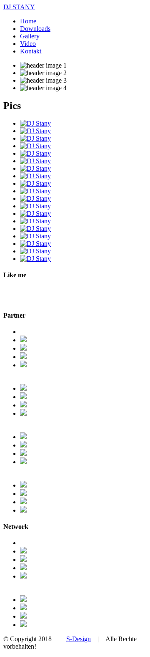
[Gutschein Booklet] (23, 453)
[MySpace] (23, 567)
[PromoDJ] (23, 624)
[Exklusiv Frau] (23, 493)
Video (28, 43)
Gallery (30, 36)
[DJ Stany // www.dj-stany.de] (35, 123)
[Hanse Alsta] (23, 436)
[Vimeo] (23, 608)
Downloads (35, 28)
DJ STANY (19, 6)
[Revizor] (23, 413)
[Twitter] (23, 576)
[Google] (23, 559)
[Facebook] (23, 551)
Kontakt (30, 51)
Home (28, 21)
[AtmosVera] (23, 396)
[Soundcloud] (23, 616)
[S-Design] (23, 356)
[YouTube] (23, 599)
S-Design (78, 638)
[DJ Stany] (23, 340)
